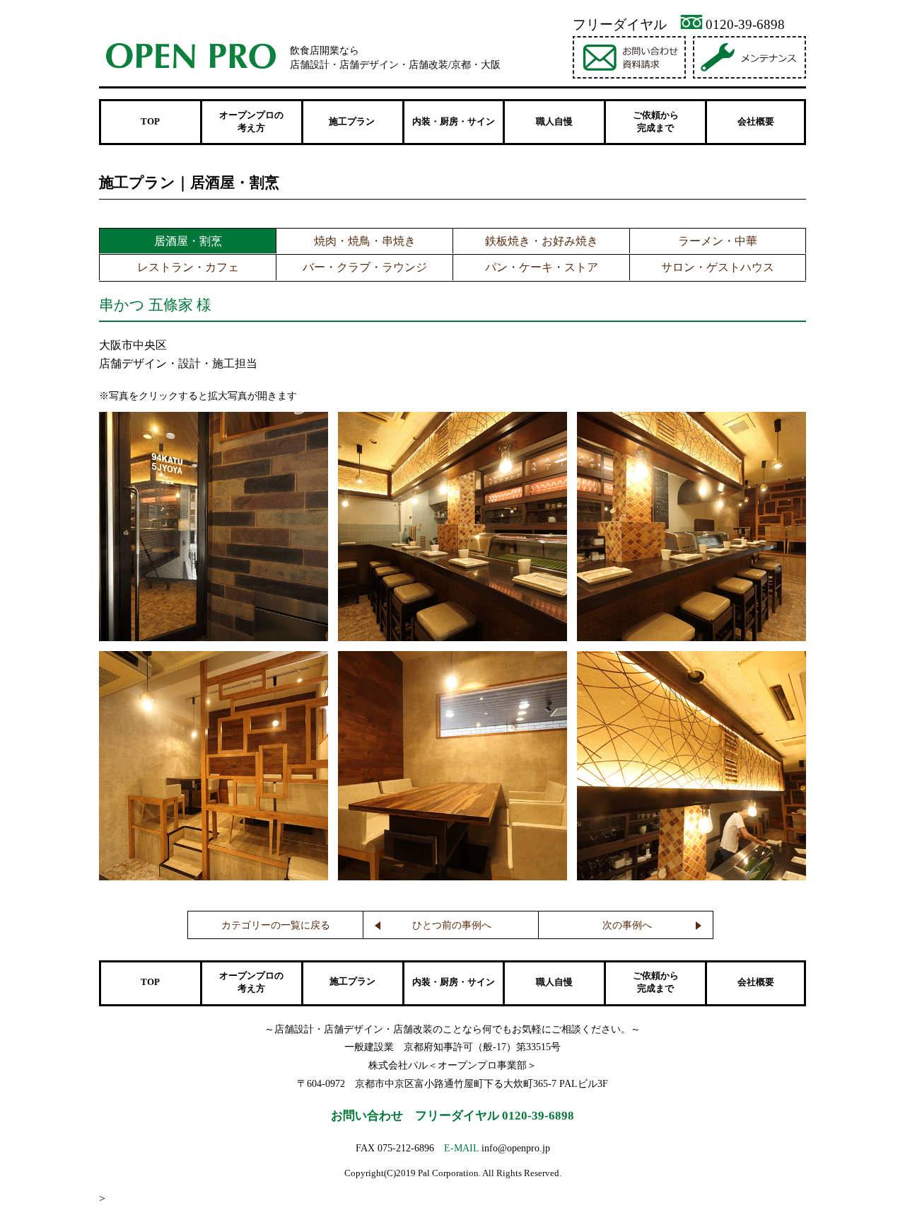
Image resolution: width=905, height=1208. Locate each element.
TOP (150, 122)
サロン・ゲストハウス (717, 267)
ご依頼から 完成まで (656, 121)
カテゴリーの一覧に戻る (275, 925)
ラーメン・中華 (717, 241)
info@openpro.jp (515, 1148)
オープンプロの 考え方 (251, 121)
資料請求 (631, 57)
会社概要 (755, 122)
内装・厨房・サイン (453, 122)
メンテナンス (751, 57)
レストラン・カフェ (188, 267)
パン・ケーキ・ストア (541, 267)
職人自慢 (554, 122)
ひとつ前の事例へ (451, 925)
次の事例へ (627, 925)
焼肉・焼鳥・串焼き (365, 241)
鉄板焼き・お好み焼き (541, 241)
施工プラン (352, 981)
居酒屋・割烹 (188, 241)
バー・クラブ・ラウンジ (365, 267)
